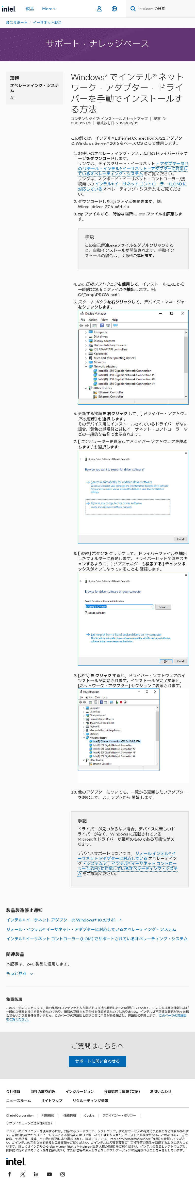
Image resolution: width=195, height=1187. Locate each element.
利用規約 (48, 1116)
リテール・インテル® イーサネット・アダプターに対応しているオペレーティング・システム (91, 929)
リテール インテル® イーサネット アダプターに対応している (127, 856)
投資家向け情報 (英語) (122, 1091)
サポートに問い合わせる (97, 1061)
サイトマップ (51, 1100)
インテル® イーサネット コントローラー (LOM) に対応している (132, 186)
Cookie (89, 1116)
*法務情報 (69, 1116)
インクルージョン (80, 1091)
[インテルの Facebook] (9, 1173)
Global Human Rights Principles (68, 1147)
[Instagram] (62, 1173)
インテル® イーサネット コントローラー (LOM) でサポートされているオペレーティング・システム (97, 939)
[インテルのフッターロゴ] (16, 1161)
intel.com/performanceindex (130, 1139)
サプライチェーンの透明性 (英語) (29, 1123)
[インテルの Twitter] (22, 1173)
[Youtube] (49, 1173)
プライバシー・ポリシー (119, 1116)
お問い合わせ (160, 1091)
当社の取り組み (42, 1091)
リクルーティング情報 (90, 1100)
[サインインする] (99, 9)
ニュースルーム (18, 1100)
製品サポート (16, 22)
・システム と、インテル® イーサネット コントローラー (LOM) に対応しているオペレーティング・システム (128, 868)
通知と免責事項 (56, 1143)
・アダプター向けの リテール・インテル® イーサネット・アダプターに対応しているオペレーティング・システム (133, 169)
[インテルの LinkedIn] (36, 1173)
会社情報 (13, 1091)
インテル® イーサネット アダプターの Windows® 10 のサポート (64, 920)
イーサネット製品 (47, 22)
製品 (30, 8)
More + (49, 8)
